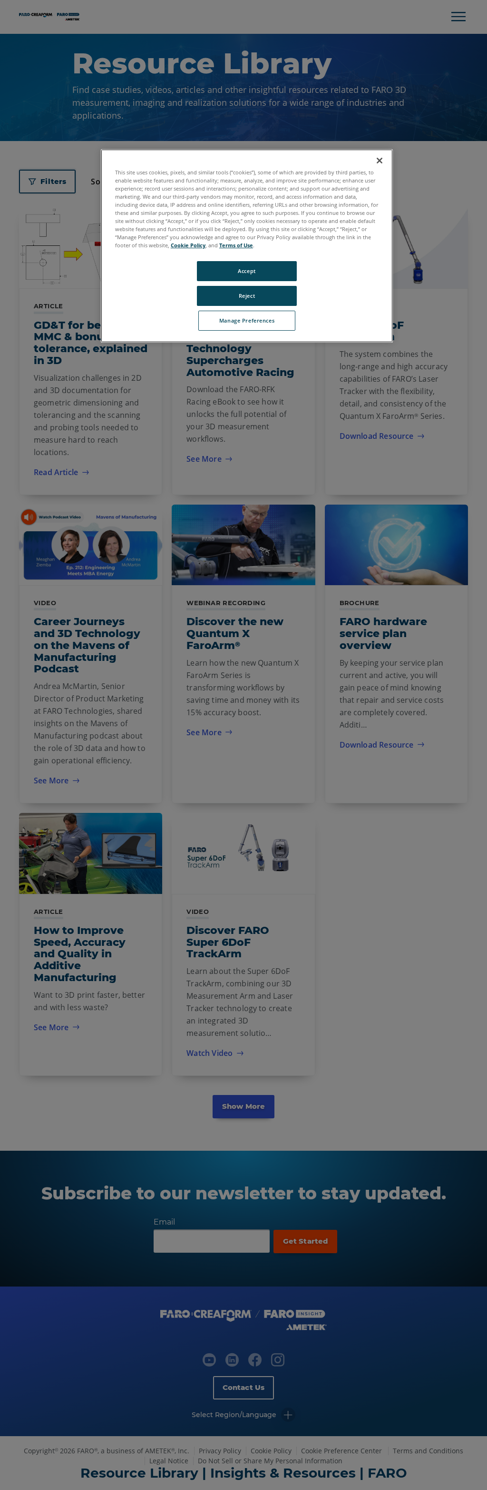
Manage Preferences (246, 320)
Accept (246, 270)
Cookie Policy (188, 245)
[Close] (379, 160)
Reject (247, 295)
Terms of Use (236, 245)
